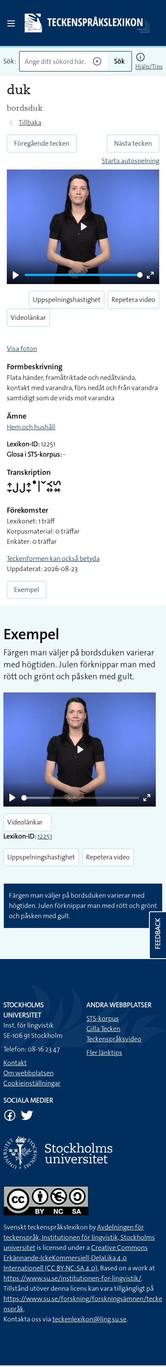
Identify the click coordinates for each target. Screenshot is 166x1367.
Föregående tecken (41, 143)
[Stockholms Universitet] (83, 1152)
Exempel (26, 589)
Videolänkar (28, 317)
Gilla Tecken (103, 1028)
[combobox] (63, 61)
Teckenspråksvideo (113, 1038)
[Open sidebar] (11, 23)
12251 (44, 836)
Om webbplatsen (28, 1072)
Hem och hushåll (31, 426)
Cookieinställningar (31, 1083)
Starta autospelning (130, 160)
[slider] (84, 275)
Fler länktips (104, 1052)
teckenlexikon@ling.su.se (89, 1319)
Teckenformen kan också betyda (53, 558)
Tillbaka (30, 122)
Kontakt (15, 1062)
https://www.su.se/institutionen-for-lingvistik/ (72, 1278)
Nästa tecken (133, 143)
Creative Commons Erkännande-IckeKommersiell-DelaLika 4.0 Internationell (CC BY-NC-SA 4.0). (75, 1257)
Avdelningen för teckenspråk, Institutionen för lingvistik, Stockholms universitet (79, 1237)
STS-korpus (102, 1018)
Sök (119, 61)
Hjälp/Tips (149, 66)
